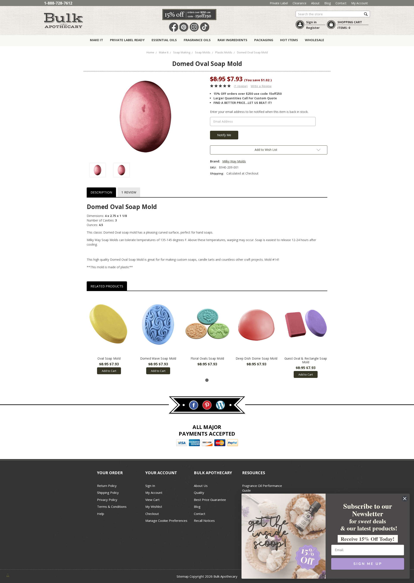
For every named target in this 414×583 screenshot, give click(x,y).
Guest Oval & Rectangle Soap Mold (305, 360)
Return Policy (107, 485)
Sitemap (183, 576)
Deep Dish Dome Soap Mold (256, 358)
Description (101, 192)
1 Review (128, 192)
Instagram (194, 27)
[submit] (365, 14)
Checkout (152, 513)
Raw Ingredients (232, 40)
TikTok (204, 27)
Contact (341, 3)
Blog (327, 3)
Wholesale (314, 40)
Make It (96, 40)
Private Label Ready (127, 40)
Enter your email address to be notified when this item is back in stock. (259, 112)
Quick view (109, 325)
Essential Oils (164, 40)
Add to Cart (109, 371)
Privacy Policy (107, 499)
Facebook (173, 27)
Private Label (279, 3)
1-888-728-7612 (58, 3)
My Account (359, 3)
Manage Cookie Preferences (166, 520)
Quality (199, 492)
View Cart (152, 499)
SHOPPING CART (349, 22)
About (315, 3)
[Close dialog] (404, 498)
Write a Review (261, 86)
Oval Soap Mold (109, 358)
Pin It (183, 27)
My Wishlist (153, 506)
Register (313, 28)
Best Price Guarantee (210, 499)
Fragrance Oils (197, 40)
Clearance (299, 3)
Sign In (150, 485)
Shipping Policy (108, 492)
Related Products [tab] (107, 286)
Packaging (263, 40)
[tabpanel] (109, 335)
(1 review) (241, 86)
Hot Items (289, 40)
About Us (201, 485)
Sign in (311, 22)
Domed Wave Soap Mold (158, 358)
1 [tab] (207, 380)
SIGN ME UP (367, 563)
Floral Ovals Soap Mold (207, 358)
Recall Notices (204, 520)
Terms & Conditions (112, 506)
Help (100, 513)
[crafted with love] (7, 574)
